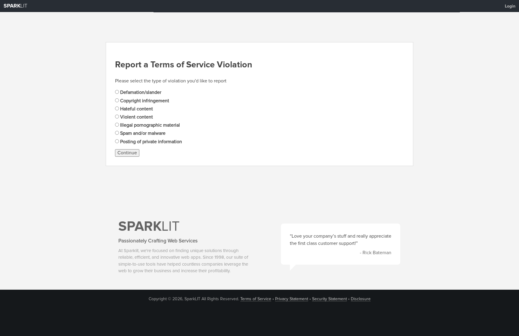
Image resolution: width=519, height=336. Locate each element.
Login (510, 6)
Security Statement (329, 299)
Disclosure (361, 299)
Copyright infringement (144, 100)
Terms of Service (255, 299)
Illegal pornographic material (149, 125)
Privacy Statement (291, 299)
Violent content (136, 117)
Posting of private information (150, 141)
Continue (127, 152)
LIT (15, 6)
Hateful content (136, 108)
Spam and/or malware (142, 133)
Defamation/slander (140, 92)
